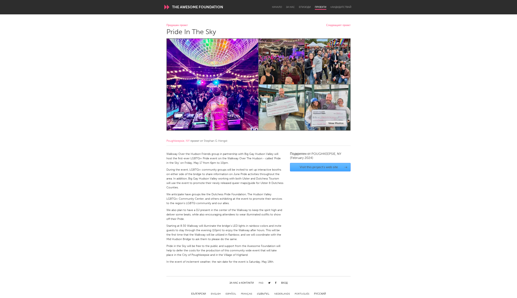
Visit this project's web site (324, 167)
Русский (320, 293)
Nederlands (282, 293)
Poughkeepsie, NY (178, 141)
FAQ (261, 282)
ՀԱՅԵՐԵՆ (263, 293)
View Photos (336, 123)
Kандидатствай (340, 7)
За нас (290, 7)
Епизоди (305, 7)
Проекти (320, 7)
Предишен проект (177, 25)
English (216, 293)
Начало (277, 7)
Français (246, 293)
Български (198, 293)
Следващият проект (338, 25)
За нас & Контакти (241, 282)
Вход (284, 282)
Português (302, 293)
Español (231, 293)
